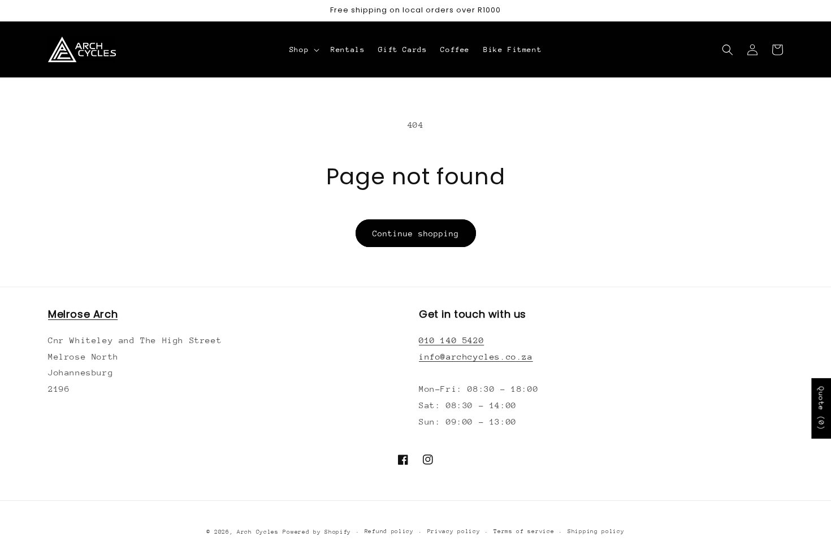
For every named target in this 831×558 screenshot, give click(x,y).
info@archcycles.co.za (476, 356)
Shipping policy (596, 531)
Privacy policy (454, 531)
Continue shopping (416, 233)
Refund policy (389, 531)
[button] (303, 50)
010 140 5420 (451, 340)
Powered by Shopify (317, 532)
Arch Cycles (258, 532)
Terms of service (524, 531)
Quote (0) (821, 408)
